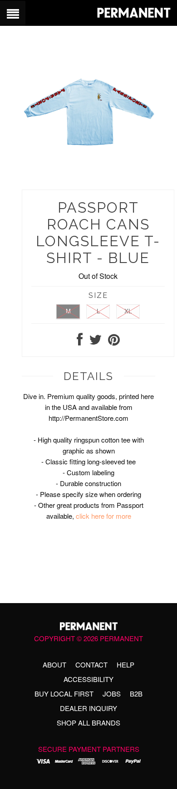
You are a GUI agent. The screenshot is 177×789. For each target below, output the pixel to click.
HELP (125, 664)
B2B (136, 693)
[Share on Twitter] (95, 341)
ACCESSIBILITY (88, 679)
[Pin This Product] (114, 341)
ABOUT (54, 664)
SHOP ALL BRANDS (88, 722)
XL (128, 311)
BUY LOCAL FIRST (63, 693)
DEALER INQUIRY (88, 708)
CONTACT (91, 664)
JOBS (112, 693)
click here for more (103, 516)
